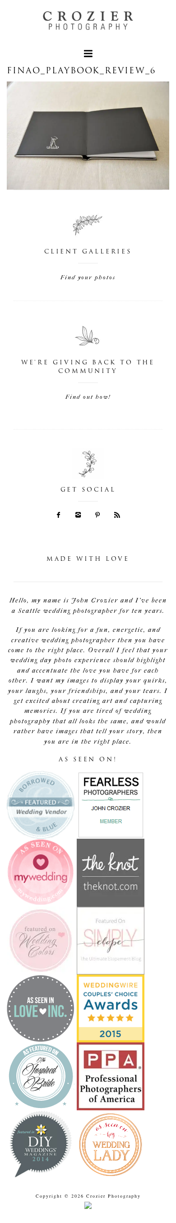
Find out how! (88, 396)
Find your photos (88, 277)
